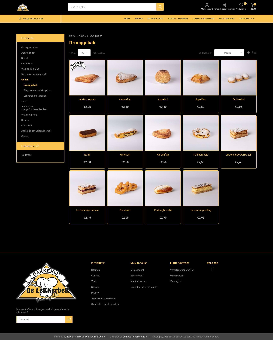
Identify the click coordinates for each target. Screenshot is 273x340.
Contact (95, 275)
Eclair (87, 154)
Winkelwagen (177, 275)
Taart (24, 101)
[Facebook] (212, 269)
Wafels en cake (29, 114)
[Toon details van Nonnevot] (125, 188)
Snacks (25, 120)
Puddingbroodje (163, 210)
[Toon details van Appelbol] (163, 77)
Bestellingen (137, 275)
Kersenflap (163, 154)
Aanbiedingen (28, 52)
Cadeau (25, 136)
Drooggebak (30, 85)
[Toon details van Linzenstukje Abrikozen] (238, 133)
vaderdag (27, 155)
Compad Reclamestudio (135, 336)
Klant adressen (138, 281)
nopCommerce (74, 336)
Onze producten (29, 47)
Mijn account (207, 9)
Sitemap (95, 270)
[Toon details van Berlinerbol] (238, 77)
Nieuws (95, 287)
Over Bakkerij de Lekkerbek (105, 304)
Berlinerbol (239, 99)
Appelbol (163, 99)
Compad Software (95, 336)
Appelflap (200, 99)
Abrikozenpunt (87, 99)
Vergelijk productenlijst (224, 9)
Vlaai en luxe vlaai (30, 68)
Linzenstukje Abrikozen (239, 154)
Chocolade (27, 125)
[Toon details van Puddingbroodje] (163, 188)
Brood (24, 58)
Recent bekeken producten (144, 287)
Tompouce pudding (200, 210)
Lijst (254, 52)
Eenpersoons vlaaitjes (35, 95)
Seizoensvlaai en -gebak (33, 74)
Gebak (24, 79)
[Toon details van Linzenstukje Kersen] (87, 188)
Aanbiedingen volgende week (36, 130)
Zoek (94, 281)
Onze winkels (247, 18)
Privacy (95, 292)
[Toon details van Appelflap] (200, 77)
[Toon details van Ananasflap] (125, 77)
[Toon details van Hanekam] (125, 133)
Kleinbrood (26, 63)
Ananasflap (125, 99)
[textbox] (112, 7)
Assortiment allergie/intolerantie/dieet (34, 108)
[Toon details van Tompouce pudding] (200, 188)
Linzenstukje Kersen (87, 210)
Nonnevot (125, 210)
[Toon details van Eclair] (87, 133)
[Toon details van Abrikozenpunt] (87, 77)
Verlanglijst (176, 281)
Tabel (248, 52)
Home (72, 35)
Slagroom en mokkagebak (37, 90)
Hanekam (125, 154)
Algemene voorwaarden (103, 298)
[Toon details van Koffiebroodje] (200, 133)
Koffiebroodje (200, 154)
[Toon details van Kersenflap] (163, 133)
